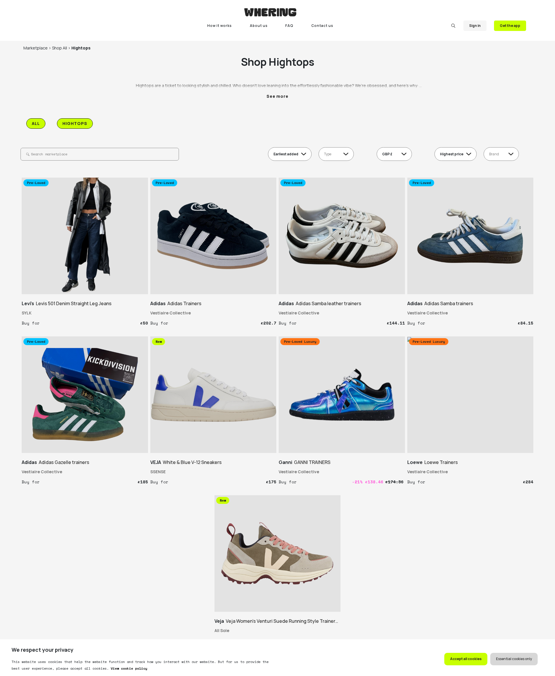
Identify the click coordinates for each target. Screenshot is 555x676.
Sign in (475, 25)
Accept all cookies (466, 658)
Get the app (510, 25)
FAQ (289, 25)
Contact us (322, 25)
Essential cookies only (514, 658)
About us (259, 25)
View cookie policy (128, 668)
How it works (219, 25)
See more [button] (278, 96)
